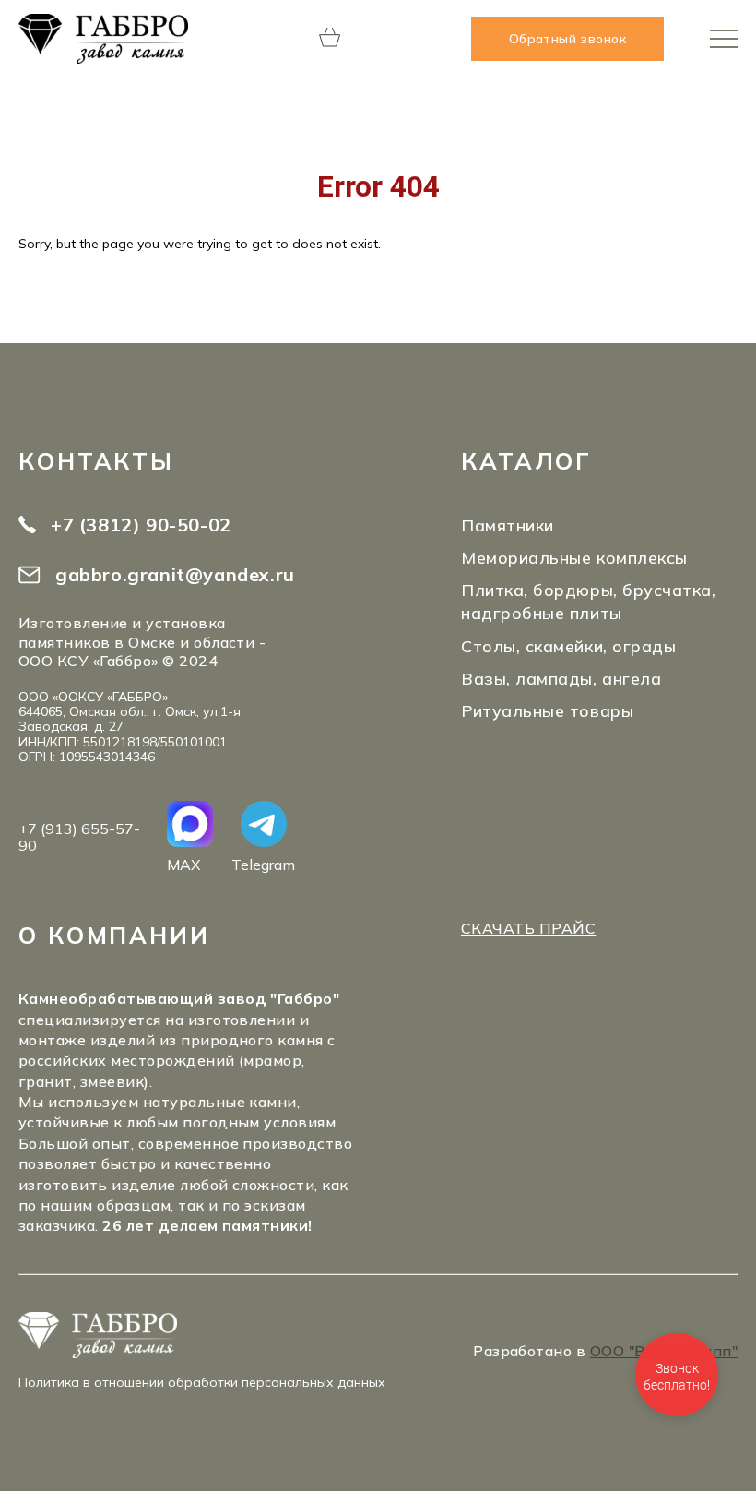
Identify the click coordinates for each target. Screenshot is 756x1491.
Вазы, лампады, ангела (561, 678)
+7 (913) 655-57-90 (79, 837)
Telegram (263, 864)
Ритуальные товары (547, 711)
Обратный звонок (567, 38)
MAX (183, 864)
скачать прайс (528, 928)
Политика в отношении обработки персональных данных (201, 1382)
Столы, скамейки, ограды (568, 646)
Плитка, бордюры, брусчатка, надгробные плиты (588, 601)
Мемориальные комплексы (574, 557)
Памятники (507, 525)
